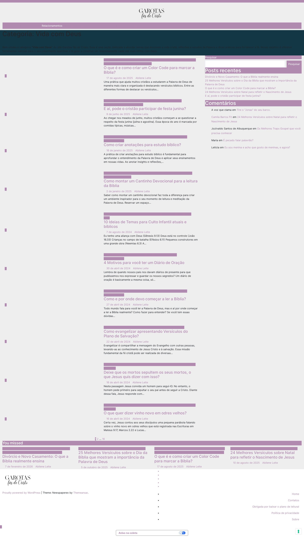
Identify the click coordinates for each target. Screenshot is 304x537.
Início (11, 25)
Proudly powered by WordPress (21, 492)
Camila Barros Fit (221, 117)
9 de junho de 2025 (118, 114)
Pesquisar (211, 57)
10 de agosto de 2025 (246, 462)
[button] (297, 25)
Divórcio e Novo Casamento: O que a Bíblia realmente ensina (241, 76)
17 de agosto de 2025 (120, 78)
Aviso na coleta (128, 532)
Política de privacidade (285, 512)
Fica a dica (97, 25)
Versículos (139, 448)
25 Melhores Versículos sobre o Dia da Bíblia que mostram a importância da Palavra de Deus (112, 457)
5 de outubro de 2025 (94, 467)
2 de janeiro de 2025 (119, 191)
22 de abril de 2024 (118, 341)
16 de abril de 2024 (118, 418)
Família (66, 448)
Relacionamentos (52, 25)
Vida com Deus (113, 59)
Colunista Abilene (133, 59)
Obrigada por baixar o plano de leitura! (275, 506)
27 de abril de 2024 (118, 304)
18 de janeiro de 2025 (119, 150)
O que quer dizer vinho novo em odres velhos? (145, 413)
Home (295, 493)
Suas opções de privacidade (159, 532)
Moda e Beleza (115, 25)
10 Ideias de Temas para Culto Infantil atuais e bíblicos (145, 224)
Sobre (20, 25)
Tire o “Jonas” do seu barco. (253, 109)
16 (103, 439)
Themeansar (80, 492)
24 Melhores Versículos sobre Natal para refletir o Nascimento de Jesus (248, 91)
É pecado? (33, 25)
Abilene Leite (143, 78)
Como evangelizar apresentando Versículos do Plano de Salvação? (146, 333)
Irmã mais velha (121, 63)
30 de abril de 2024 (118, 268)
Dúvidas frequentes (76, 25)
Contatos (181, 25)
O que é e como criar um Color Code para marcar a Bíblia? (149, 70)
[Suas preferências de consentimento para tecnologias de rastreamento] (298, 531)
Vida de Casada (52, 452)
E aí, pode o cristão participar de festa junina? (145, 108)
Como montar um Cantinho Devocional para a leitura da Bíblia (151, 183)
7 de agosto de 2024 (119, 232)
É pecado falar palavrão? (238, 140)
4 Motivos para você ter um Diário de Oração (144, 262)
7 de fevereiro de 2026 (19, 466)
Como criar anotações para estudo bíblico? (142, 144)
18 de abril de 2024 (118, 382)
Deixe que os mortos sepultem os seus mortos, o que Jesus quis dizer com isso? (147, 374)
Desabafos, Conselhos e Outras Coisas (149, 25)
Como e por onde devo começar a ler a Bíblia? (145, 299)
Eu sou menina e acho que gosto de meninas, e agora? (257, 147)
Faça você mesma (179, 59)
